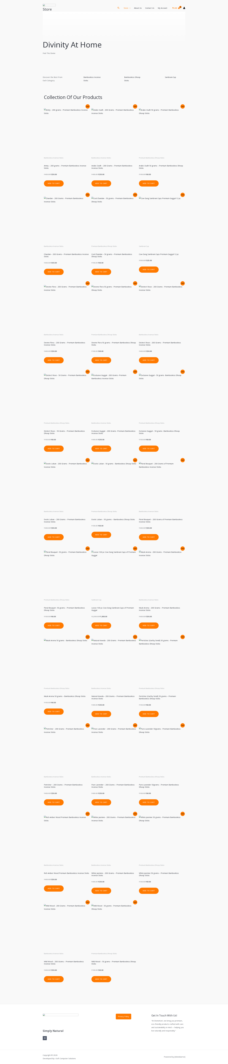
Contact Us (149, 8)
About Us (138, 8)
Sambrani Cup (170, 77)
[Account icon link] (184, 8)
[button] (118, 7)
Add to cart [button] (54, 183)
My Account (162, 8)
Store (126, 8)
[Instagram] (45, 1038)
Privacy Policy (123, 1016)
